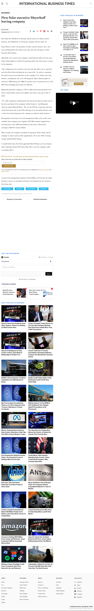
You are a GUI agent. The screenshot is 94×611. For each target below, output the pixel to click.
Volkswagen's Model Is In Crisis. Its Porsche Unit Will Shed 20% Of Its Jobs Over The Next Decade (40, 566)
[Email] (48, 31)
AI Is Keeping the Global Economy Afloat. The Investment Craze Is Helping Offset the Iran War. (13, 457)
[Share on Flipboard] (41, 31)
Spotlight (22, 590)
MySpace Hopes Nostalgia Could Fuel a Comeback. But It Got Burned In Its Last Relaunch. (12, 566)
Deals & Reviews (24, 599)
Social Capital (23, 585)
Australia (58, 582)
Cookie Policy (41, 593)
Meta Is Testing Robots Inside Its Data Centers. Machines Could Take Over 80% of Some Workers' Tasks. (13, 432)
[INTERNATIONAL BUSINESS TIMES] (47, 3)
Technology (4, 593)
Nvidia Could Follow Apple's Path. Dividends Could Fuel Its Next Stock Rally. (40, 380)
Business (3, 590)
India (57, 585)
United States (59, 593)
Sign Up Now (78, 83)
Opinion (3, 602)
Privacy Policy (5, 171)
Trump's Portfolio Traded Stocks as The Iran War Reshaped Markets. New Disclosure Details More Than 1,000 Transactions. (71, 35)
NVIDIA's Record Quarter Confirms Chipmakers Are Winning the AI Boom (13, 380)
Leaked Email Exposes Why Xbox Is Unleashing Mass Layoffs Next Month (40, 512)
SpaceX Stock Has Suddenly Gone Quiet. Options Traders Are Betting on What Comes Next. (13, 325)
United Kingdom (60, 590)
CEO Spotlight (23, 596)
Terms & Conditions (43, 588)
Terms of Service (44, 169)
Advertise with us (42, 596)
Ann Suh (5, 29)
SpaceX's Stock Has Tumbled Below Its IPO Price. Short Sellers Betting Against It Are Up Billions (39, 539)
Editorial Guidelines (40, 199)
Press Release (23, 593)
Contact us (41, 585)
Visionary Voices (24, 582)
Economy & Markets (6, 588)
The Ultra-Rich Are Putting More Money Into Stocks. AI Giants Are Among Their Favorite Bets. (39, 432)
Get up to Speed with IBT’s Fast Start (77, 79)
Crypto (3, 599)
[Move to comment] (51, 31)
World (2, 582)
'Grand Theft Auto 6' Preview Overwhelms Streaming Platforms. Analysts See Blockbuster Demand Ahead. (70, 58)
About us (40, 582)
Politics (3, 596)
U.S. (2, 585)
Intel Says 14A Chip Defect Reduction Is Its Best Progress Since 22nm (12, 484)
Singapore (58, 588)
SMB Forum (23, 588)
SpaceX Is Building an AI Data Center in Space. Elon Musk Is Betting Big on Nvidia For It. (11, 352)
